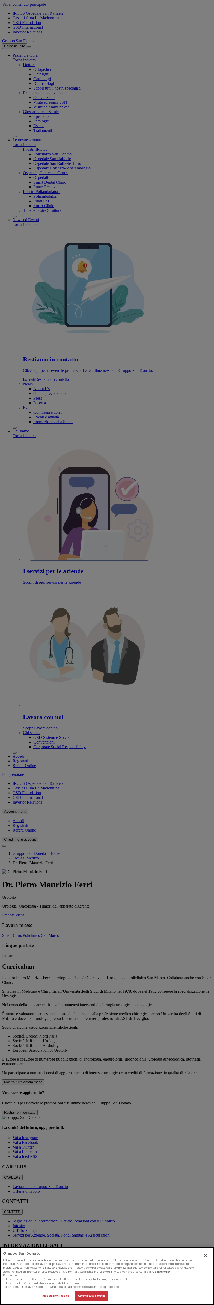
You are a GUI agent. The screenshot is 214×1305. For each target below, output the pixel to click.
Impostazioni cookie (55, 1295)
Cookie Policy (161, 1271)
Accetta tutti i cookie (91, 1295)
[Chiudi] (205, 1255)
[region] (107, 1276)
